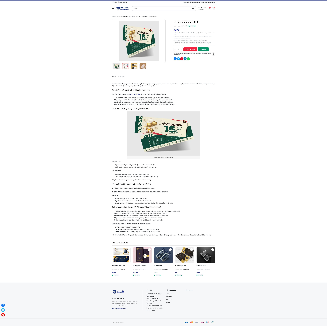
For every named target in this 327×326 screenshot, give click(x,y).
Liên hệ (168, 302)
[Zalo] (3, 310)
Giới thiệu (169, 296)
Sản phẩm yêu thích (122, 2)
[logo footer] (125, 292)
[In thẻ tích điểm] (206, 255)
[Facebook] (3, 305)
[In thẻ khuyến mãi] (184, 255)
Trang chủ (169, 293)
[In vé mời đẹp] (163, 255)
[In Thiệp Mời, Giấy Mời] (142, 255)
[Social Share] (175, 58)
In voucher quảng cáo (118, 265)
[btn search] (193, 8)
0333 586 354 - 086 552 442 (193, 2)
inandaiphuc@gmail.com (209, 2)
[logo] (122, 8)
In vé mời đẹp (158, 265)
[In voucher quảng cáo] (121, 255)
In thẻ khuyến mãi (180, 265)
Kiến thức (169, 299)
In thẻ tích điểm (200, 265)
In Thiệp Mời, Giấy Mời (139, 265)
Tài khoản (114, 2)
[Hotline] (3, 315)
